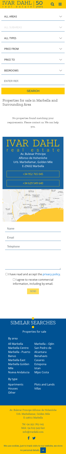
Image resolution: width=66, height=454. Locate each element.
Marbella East (16, 360)
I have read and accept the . (34, 274)
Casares (39, 360)
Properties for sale (34, 331)
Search (33, 91)
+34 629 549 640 (33, 183)
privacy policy (51, 274)
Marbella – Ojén (44, 344)
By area (13, 338)
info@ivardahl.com (33, 431)
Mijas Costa (41, 372)
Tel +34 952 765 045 (33, 424)
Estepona (40, 364)
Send (33, 291)
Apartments (15, 384)
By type (12, 379)
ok (43, 450)
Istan (37, 368)
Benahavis (40, 356)
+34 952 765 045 (33, 174)
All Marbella (15, 344)
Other (12, 392)
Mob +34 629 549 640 (33, 427)
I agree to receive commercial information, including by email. (33, 282)
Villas (37, 388)
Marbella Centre (18, 348)
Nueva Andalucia (18, 372)
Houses (13, 388)
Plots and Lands (44, 384)
